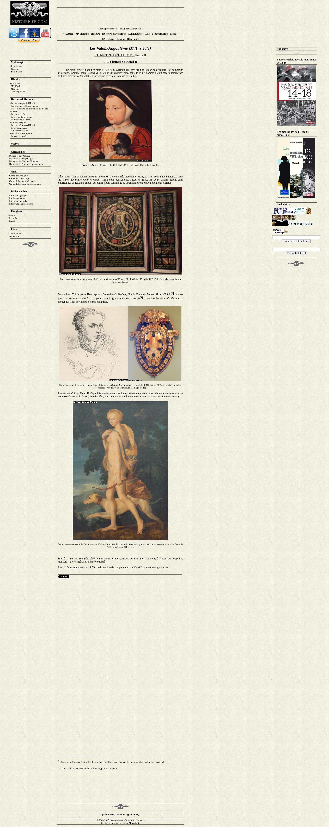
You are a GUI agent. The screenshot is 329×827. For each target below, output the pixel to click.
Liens (173, 33)
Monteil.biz (134, 823)
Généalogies (135, 33)
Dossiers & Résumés (114, 33)
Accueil (69, 33)
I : (105, 61)
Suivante (133, 39)
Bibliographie (160, 33)
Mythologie (82, 33)
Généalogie (17, 151)
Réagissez (16, 211)
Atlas (147, 33)
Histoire (95, 33)
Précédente (108, 39)
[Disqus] (120, 622)
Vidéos (15, 143)
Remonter (121, 39)
